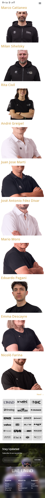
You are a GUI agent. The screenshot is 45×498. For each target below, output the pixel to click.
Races (20, 486)
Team (20, 484)
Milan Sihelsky (12, 46)
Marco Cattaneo (14, 7)
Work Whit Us (34, 487)
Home (7, 484)
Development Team (22, 489)
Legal (33, 484)
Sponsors (8, 488)
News (7, 486)
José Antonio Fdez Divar (20, 200)
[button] (40, 3)
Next (40, 394)
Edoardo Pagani (13, 278)
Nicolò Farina (11, 355)
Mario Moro (10, 239)
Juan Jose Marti (13, 162)
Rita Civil (8, 85)
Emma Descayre (14, 316)
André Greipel (12, 123)
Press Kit (8, 490)
